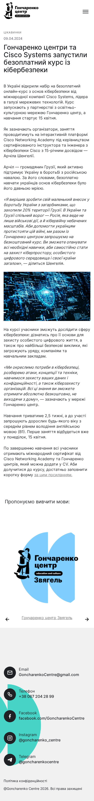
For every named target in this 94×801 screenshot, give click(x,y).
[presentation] (7, 619)
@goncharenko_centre (39, 740)
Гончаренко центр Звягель (47, 617)
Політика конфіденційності (25, 781)
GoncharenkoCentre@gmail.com (49, 674)
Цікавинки (12, 32)
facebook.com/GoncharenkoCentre (51, 718)
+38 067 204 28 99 (36, 696)
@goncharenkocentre (39, 761)
